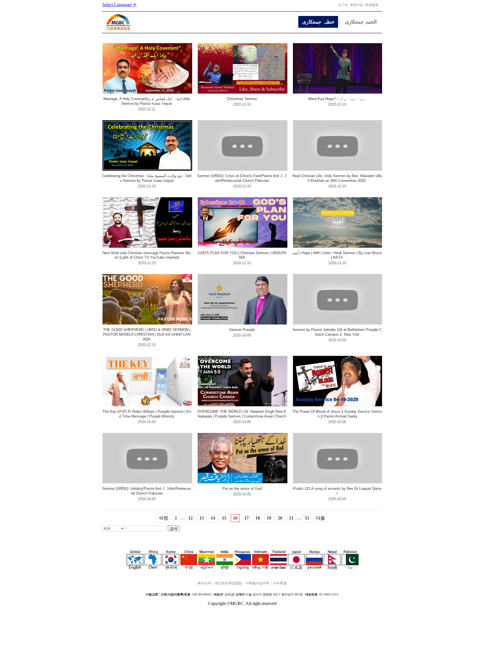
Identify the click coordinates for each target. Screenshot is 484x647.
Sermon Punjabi (242, 330)
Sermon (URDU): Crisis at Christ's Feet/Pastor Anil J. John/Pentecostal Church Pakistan (242, 178)
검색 (173, 529)
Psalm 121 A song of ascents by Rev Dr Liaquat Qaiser (337, 490)
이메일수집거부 (257, 583)
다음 (320, 518)
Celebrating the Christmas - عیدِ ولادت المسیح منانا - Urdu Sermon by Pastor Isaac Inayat (146, 178)
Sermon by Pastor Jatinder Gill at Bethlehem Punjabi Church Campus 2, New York (337, 332)
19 (269, 518)
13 (201, 518)
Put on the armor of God (242, 488)
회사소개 (204, 583)
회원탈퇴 (371, 5)
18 (257, 518)
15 (224, 518)
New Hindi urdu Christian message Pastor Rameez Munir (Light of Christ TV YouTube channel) (147, 255)
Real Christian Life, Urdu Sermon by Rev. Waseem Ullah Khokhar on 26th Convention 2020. (337, 178)
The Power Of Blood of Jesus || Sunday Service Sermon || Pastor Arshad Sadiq (337, 413)
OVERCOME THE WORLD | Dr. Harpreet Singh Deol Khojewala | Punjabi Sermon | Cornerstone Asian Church (241, 413)
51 (307, 518)
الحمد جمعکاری (361, 22)
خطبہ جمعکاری (318, 22)
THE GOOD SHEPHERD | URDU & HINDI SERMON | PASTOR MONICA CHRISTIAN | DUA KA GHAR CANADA (146, 334)
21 (291, 518)
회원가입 (356, 5)
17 (246, 518)
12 (190, 518)
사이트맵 (280, 583)
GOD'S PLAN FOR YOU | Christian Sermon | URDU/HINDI (242, 255)
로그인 (343, 5)
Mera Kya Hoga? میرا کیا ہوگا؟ (337, 99)
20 (280, 518)
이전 (163, 518)
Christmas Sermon (242, 99)
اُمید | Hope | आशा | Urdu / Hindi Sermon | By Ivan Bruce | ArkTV (337, 255)
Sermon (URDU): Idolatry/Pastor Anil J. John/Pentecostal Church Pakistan (146, 490)
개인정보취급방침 (228, 583)
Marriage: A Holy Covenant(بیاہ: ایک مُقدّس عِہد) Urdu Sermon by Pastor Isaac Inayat (146, 101)
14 (213, 518)
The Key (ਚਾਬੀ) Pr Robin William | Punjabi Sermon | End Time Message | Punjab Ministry (147, 413)
